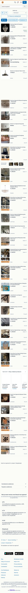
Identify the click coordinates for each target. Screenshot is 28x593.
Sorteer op (15, 10)
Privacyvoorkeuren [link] (18, 566)
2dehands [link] (3, 575)
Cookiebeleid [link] (4, 566)
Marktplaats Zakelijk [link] (18, 559)
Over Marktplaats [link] (5, 570)
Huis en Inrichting (12, 20)
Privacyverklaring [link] (18, 564)
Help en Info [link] (17, 561)
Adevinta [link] (16, 572)
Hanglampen (22, 20)
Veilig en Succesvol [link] (5, 561)
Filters (4, 20)
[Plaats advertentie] (25, 2)
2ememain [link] (16, 575)
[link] (2, 2)
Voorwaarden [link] (4, 564)
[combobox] (12, 6)
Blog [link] (2, 559)
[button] (18, 2)
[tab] (2, 12)
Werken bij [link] (16, 570)
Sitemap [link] (3, 577)
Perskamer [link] (3, 572)
